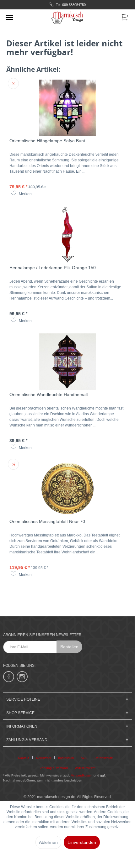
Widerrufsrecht (85, 768)
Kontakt (23, 758)
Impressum (66, 758)
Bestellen (69, 646)
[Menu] (9, 17)
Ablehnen (48, 842)
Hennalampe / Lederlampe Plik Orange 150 (52, 267)
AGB (84, 758)
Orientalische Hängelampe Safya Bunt (47, 140)
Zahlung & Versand (54, 768)
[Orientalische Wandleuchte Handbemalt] (67, 361)
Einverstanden (82, 842)
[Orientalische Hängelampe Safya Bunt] (67, 108)
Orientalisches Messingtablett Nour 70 (47, 521)
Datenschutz (103, 758)
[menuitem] (9, 17)
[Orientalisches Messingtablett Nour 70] (67, 488)
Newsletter (43, 758)
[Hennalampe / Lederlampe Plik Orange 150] (67, 234)
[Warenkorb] (125, 18)
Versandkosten (82, 775)
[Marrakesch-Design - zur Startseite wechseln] (67, 17)
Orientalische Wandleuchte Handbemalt (48, 394)
